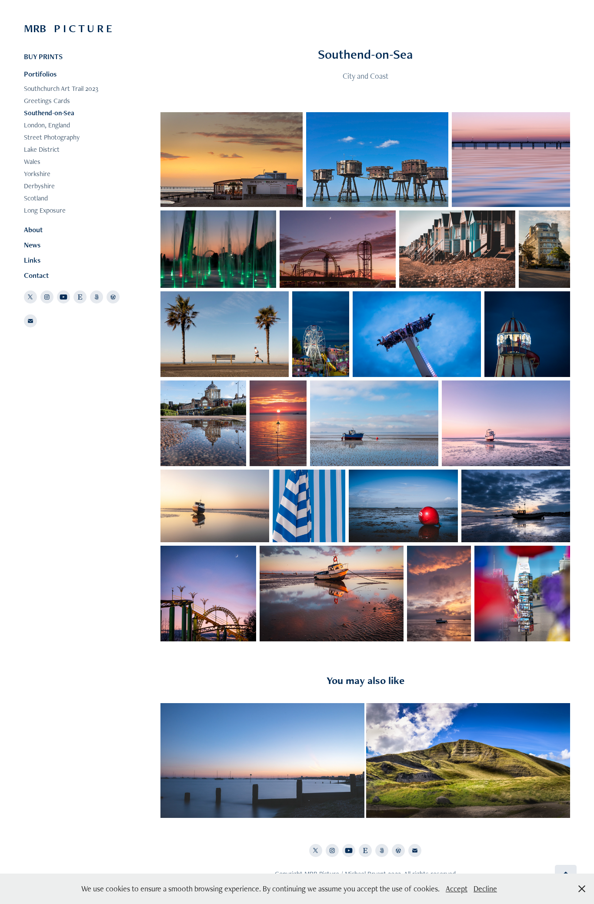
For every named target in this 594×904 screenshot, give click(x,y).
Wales (32, 161)
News (32, 245)
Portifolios (40, 74)
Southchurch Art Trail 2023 (61, 88)
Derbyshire (39, 185)
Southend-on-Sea (49, 112)
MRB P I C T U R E (68, 28)
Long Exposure (45, 210)
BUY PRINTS (43, 56)
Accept (456, 889)
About (33, 229)
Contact (36, 275)
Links (32, 260)
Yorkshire (37, 173)
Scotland (36, 198)
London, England (47, 125)
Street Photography (52, 137)
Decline (485, 889)
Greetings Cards (47, 100)
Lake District (42, 149)
